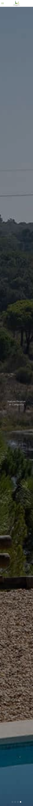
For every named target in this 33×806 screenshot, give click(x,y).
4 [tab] (20, 802)
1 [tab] (12, 802)
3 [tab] (18, 802)
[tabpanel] (16, 403)
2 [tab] (15, 802)
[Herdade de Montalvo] (16, 3)
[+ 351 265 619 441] (30, 3)
